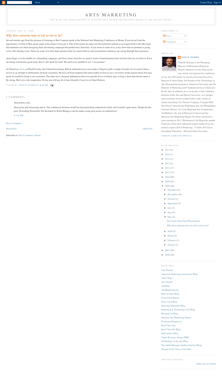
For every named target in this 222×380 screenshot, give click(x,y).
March (171, 235)
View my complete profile (176, 136)
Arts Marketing (111, 15)
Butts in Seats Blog (170, 293)
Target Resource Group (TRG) (175, 337)
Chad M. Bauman (190, 57)
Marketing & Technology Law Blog (178, 309)
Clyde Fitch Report (170, 297)
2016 (167, 154)
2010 (167, 176)
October (172, 198)
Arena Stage (167, 277)
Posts (168, 35)
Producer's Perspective (171, 321)
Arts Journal (167, 281)
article (22, 69)
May (170, 216)
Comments (170, 41)
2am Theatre (167, 270)
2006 (167, 254)
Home (79, 128)
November (173, 194)
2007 (167, 250)
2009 (167, 181)
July (170, 207)
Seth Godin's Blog (169, 333)
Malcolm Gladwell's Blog (173, 305)
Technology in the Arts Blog (174, 341)
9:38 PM (19, 115)
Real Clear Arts (168, 325)
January (171, 244)
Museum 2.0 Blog (169, 313)
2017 (167, 149)
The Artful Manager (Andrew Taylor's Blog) (181, 345)
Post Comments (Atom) (30, 135)
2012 (167, 167)
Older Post (147, 128)
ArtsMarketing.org (170, 289)
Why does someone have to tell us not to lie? (188, 225)
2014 (167, 158)
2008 (167, 185)
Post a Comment (13, 123)
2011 (167, 172)
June (170, 212)
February (172, 240)
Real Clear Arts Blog (171, 329)
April (170, 231)
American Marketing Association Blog (179, 274)
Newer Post (11, 128)
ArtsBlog (165, 285)
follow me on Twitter (206, 363)
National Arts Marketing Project (176, 317)
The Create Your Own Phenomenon (183, 220)
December (172, 189)
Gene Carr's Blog (169, 301)
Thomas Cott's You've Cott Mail (176, 349)
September (173, 203)
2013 (167, 163)
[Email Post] (52, 85)
